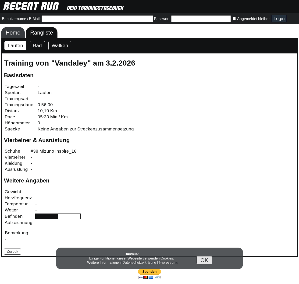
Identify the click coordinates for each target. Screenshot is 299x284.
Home (13, 32)
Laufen (15, 45)
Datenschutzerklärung (139, 262)
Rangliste (41, 32)
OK (204, 260)
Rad (37, 45)
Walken (60, 45)
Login (279, 18)
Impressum (167, 262)
